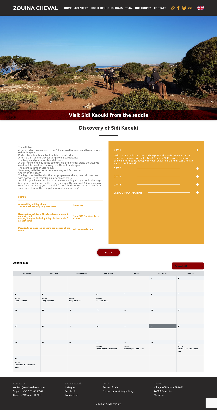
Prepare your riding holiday (118, 391)
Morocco (158, 394)
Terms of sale (110, 387)
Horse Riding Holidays (107, 8)
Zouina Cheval (35, 8)
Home (68, 8)
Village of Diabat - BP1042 (168, 387)
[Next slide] (211, 68)
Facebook (70, 391)
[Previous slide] (5, 68)
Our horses (143, 8)
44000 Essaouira (163, 391)
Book (108, 252)
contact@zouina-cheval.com (29, 387)
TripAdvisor (71, 394)
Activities (81, 8)
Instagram (70, 387)
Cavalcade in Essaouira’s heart (188, 350)
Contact (160, 8)
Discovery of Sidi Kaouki (106, 348)
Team (128, 8)
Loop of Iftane (21, 300)
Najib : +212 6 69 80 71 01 (28, 394)
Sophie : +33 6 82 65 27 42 (28, 391)
